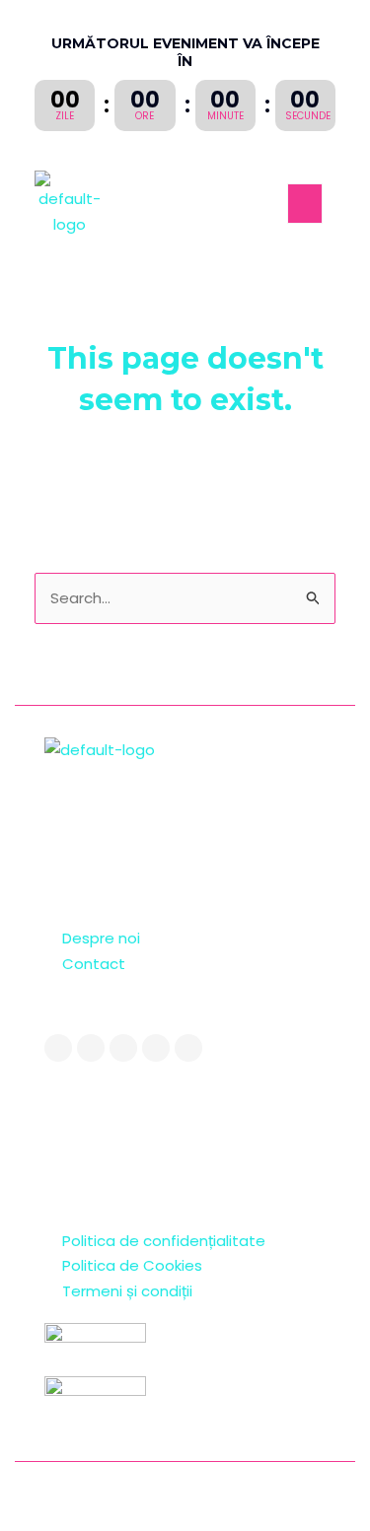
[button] (305, 203)
